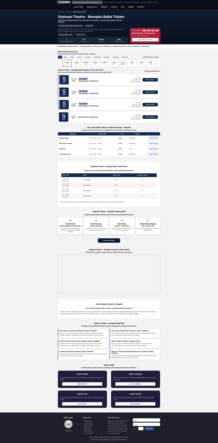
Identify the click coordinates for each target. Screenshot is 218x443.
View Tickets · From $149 (145, 39)
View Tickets (150, 79)
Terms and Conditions (104, 439)
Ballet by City (82, 404)
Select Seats (154, 138)
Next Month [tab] (124, 57)
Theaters (131, 7)
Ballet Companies (135, 384)
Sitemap (113, 439)
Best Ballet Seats (109, 240)
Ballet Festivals (135, 404)
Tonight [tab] (72, 57)
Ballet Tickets (78, 7)
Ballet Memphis (83, 81)
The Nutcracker (94, 81)
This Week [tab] (88, 57)
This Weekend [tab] (97, 57)
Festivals (114, 7)
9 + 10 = (135, 428)
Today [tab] (65, 57)
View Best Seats (80, 34)
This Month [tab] (115, 57)
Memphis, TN (68, 12)
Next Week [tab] (107, 57)
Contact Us (68, 431)
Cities (122, 7)
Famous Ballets (92, 7)
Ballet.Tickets (134, 313)
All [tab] (60, 57)
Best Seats (140, 7)
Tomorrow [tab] (79, 57)
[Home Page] (63, 2)
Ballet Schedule (88, 421)
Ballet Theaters (88, 429)
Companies (104, 7)
